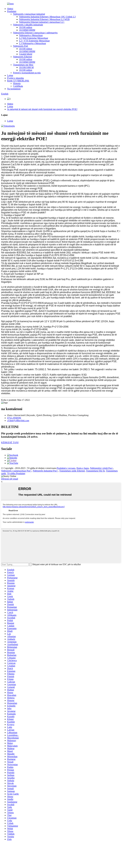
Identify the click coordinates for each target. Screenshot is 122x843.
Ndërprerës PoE (20, 46)
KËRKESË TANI (9, 442)
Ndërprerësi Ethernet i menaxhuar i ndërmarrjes (35, 32)
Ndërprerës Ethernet (22, 56)
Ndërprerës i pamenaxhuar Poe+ (16, 471)
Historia (17, 83)
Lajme (10, 75)
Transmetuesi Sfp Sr (95, 471)
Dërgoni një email (9, 479)
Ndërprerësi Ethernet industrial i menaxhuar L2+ (42, 22)
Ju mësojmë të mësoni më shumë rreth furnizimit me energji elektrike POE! (42, 109)
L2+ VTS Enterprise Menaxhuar (34, 40)
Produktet (11, 11)
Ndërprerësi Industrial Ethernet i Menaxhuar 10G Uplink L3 (47, 16)
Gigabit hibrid (25, 54)
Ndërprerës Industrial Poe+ (45, 471)
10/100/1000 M (26, 67)
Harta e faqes (82, 468)
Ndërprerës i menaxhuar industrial (29, 14)
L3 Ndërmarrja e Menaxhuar (32, 43)
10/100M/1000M (27, 30)
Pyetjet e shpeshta (15, 78)
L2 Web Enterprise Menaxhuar (33, 38)
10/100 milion (25, 27)
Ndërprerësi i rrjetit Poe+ (101, 468)
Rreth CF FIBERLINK (18, 80)
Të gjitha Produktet (16, 473)
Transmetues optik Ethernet (72, 471)
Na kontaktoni (14, 88)
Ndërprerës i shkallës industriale (28, 24)
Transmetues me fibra (23, 64)
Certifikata (18, 86)
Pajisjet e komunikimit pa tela (27, 72)
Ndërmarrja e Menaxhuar (31, 35)
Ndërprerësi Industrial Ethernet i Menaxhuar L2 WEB (44, 19)
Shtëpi (10, 8)
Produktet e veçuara (66, 468)
